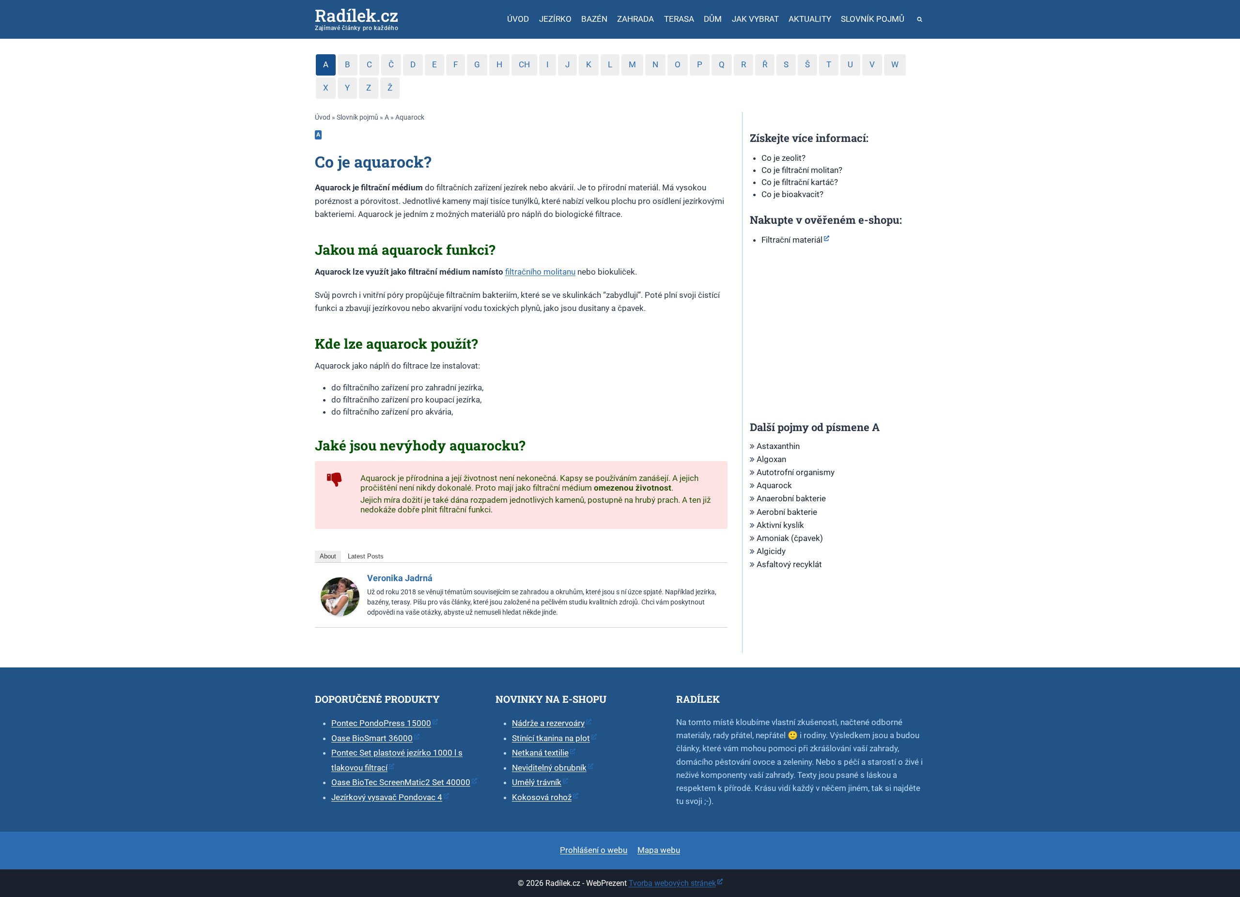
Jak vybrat (755, 19)
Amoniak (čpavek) (790, 538)
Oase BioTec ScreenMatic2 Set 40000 (400, 782)
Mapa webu (658, 850)
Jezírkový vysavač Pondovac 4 (386, 797)
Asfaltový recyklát (789, 564)
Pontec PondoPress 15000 (381, 723)
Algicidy (771, 551)
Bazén (594, 19)
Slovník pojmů (872, 19)
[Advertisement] (834, 337)
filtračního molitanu (540, 272)
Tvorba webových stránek (672, 883)
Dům (713, 19)
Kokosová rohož (542, 797)
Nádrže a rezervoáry (548, 723)
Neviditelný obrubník (549, 768)
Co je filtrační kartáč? (799, 182)
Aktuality (810, 19)
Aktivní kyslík (780, 525)
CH (524, 64)
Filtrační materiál (791, 240)
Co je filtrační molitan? (801, 170)
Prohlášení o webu (593, 850)
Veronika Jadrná (400, 578)
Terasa (679, 19)
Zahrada (635, 19)
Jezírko (555, 19)
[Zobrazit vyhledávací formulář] (920, 19)
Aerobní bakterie (787, 512)
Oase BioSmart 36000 (372, 738)
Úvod (518, 19)
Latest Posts (366, 556)
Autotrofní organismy (796, 472)
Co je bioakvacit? (792, 194)
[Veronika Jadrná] (340, 596)
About (328, 556)
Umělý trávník (536, 782)
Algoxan (771, 459)
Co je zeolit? (783, 158)
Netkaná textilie (540, 753)
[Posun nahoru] (1216, 835)
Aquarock (774, 485)
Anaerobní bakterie (791, 498)
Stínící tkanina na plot (551, 738)
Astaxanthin (778, 446)
